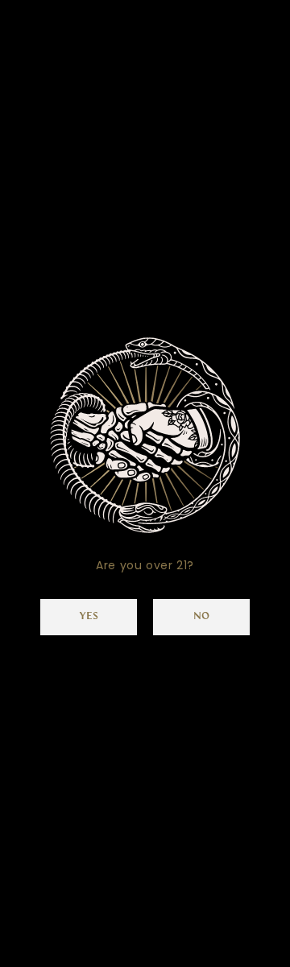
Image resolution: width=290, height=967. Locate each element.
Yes (88, 617)
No (201, 617)
